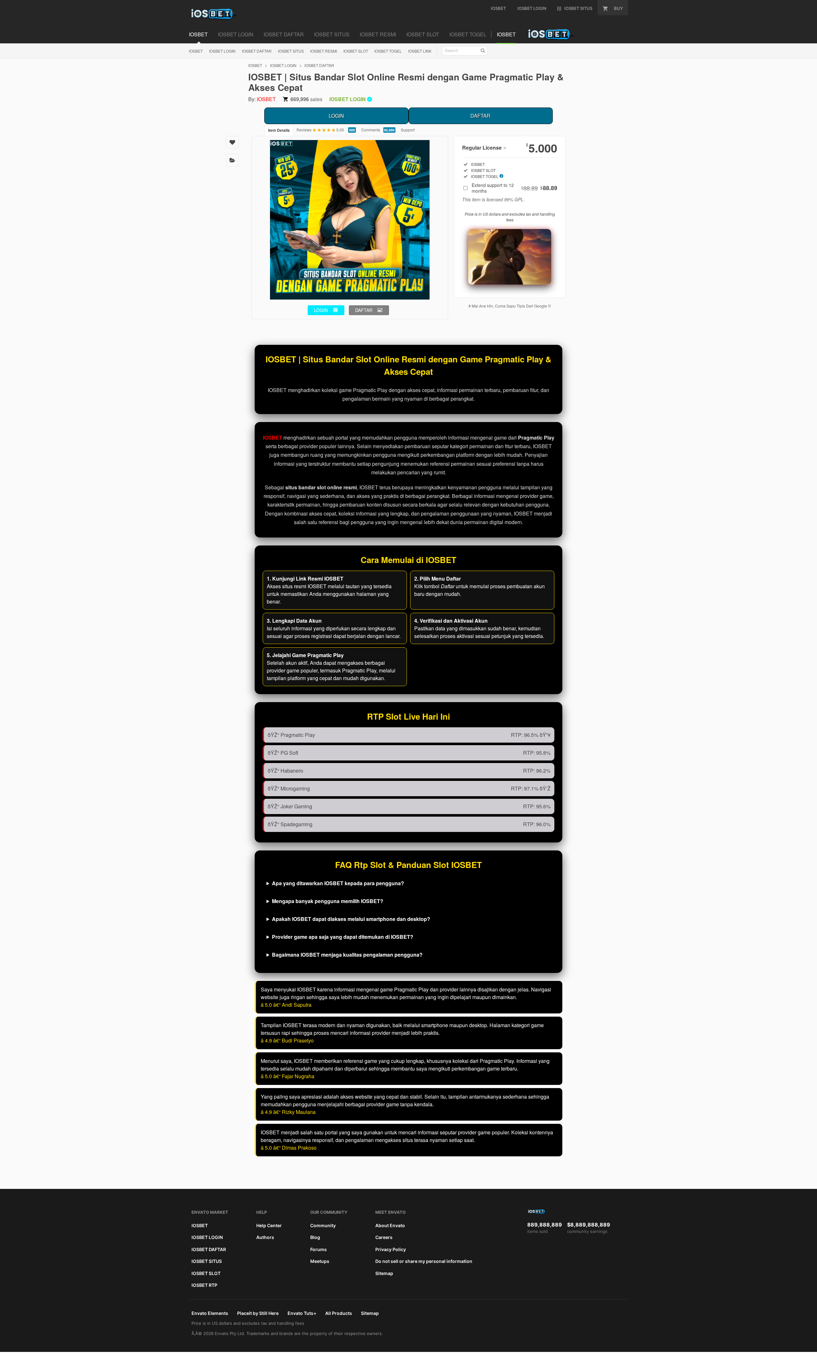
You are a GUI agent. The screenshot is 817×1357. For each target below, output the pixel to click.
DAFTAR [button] (363, 310)
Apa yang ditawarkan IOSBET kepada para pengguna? (338, 883)
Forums (318, 1249)
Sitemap (384, 1273)
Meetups (319, 1261)
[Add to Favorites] (232, 142)
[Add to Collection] (232, 160)
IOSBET (196, 51)
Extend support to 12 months (514, 188)
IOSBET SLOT (355, 51)
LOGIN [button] (321, 310)
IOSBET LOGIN (222, 51)
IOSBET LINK (419, 51)
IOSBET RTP (204, 1285)
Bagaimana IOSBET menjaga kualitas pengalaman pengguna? (347, 954)
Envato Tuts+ (302, 1313)
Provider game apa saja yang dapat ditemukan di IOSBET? (342, 936)
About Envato (390, 1225)
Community (323, 1225)
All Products (338, 1313)
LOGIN (336, 115)
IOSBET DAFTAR (257, 51)
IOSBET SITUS (291, 51)
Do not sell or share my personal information (423, 1261)
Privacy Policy (390, 1249)
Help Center (269, 1225)
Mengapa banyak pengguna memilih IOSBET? (327, 901)
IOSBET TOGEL (388, 51)
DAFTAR (480, 115)
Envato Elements (209, 1313)
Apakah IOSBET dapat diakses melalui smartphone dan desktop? (351, 919)
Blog (315, 1237)
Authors (265, 1237)
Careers (384, 1237)
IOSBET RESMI (323, 51)
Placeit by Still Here (258, 1313)
